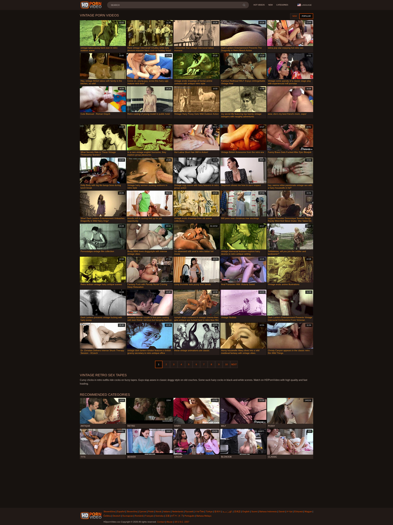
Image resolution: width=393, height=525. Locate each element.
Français (149, 516)
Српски (142, 511)
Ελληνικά (298, 511)
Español (121, 511)
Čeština (107, 516)
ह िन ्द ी (177, 516)
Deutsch (117, 516)
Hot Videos (259, 5)
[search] (244, 5)
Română (139, 516)
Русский (189, 511)
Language (306, 5)
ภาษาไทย (199, 511)
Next (234, 364)
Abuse (169, 522)
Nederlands (177, 511)
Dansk (282, 511)
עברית (289, 511)
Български (128, 516)
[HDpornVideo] (91, 5)
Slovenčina (132, 511)
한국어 (217, 511)
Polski (151, 511)
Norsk (158, 511)
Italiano (166, 511)
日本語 (237, 511)
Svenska (159, 516)
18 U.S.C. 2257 (181, 522)
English (245, 511)
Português (190, 516)
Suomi (254, 511)
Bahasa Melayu (203, 516)
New (270, 5)
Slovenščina (109, 511)
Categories (282, 5)
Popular (306, 16)
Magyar (308, 511)
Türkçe (209, 511)
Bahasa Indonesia (268, 511)
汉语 (167, 516)
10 (226, 364)
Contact (161, 522)
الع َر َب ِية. (227, 511)
